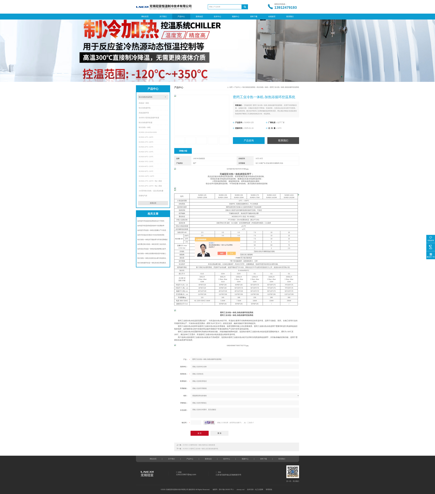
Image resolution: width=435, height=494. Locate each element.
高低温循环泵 (144, 113)
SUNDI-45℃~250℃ (146, 147)
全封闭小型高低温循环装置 (149, 118)
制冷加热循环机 (145, 108)
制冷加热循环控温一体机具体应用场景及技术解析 (153, 263)
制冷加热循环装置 (145, 122)
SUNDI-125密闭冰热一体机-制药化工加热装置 (199, 445)
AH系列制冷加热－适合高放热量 (151, 191)
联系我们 (290, 16)
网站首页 (145, 16)
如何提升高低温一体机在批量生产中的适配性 (153, 230)
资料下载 (253, 16)
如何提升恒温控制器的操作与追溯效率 (150, 225)
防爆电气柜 (143, 196)
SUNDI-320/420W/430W (148, 132)
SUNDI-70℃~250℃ (146, 161)
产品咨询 (249, 140)
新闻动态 (199, 16)
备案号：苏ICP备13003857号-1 (223, 489)
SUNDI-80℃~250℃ (146, 166)
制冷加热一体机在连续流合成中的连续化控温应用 (153, 258)
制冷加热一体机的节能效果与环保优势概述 (152, 239)
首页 (231, 87)
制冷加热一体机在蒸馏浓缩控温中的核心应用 (153, 253)
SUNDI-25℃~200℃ (146, 142)
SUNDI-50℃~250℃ (146, 152)
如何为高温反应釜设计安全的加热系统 (150, 235)
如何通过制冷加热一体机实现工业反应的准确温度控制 (153, 244)
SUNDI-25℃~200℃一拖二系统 (150, 181)
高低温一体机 (144, 103)
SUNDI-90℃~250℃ (146, 171)
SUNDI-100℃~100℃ (146, 176)
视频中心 (235, 16)
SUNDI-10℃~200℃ (146, 137)
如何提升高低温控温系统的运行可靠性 (150, 221)
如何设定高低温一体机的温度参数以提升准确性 (153, 249)
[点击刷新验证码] (209, 423)
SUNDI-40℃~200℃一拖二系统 (150, 186)
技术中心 (217, 16)
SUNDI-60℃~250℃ (146, 157)
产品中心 (181, 16)
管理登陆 (269, 489)
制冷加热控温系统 (145, 97)
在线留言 (272, 16)
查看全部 (153, 203)
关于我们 (163, 16)
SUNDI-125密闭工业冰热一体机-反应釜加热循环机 (200, 449)
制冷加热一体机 (145, 127)
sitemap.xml (240, 489)
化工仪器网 (259, 489)
